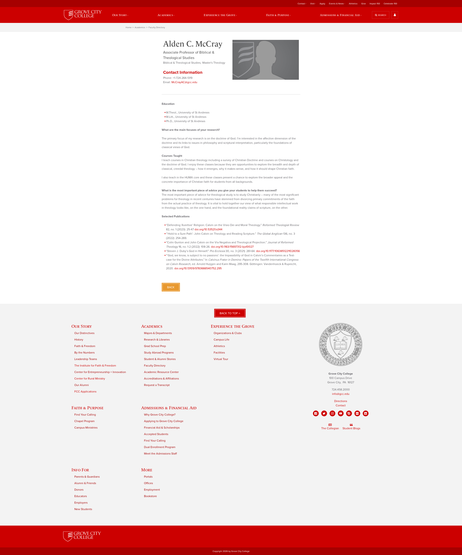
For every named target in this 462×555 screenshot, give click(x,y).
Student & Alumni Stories (160, 359)
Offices (148, 483)
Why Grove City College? (159, 414)
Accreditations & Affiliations (161, 378)
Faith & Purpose (87, 407)
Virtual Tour (221, 359)
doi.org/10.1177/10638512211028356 (278, 251)
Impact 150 (375, 3)
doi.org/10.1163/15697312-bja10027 (232, 247)
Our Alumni (81, 385)
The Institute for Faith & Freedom (95, 365)
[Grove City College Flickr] (357, 413)
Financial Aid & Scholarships (162, 427)
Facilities (219, 352)
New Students (83, 509)
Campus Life (221, 339)
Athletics (353, 3)
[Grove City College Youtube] (341, 413)
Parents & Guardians (87, 477)
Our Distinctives (84, 333)
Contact (341, 405)
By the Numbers (84, 352)
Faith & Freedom (84, 346)
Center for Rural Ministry (89, 378)
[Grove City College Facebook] (316, 413)
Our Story (81, 326)
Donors (78, 490)
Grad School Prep (155, 346)
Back (171, 287)
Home (129, 27)
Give (363, 3)
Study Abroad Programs (159, 352)
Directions (340, 401)
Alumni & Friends (85, 483)
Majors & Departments (158, 333)
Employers (81, 502)
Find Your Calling (85, 414)
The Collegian (330, 428)
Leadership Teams (85, 359)
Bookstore (150, 496)
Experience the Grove (232, 326)
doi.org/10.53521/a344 (208, 229)
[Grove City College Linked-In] (366, 413)
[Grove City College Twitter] (324, 413)
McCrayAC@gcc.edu (184, 82)
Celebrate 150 (390, 3)
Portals (148, 477)
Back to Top (229, 313)
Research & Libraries (157, 339)
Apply (322, 3)
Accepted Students (156, 434)
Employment (152, 490)
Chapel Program (84, 421)
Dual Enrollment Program (159, 447)
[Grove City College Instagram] (332, 413)
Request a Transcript (157, 385)
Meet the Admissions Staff (160, 453)
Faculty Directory (157, 27)
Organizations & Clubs (228, 333)
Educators (80, 496)
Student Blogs (351, 428)
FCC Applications (85, 391)
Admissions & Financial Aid (169, 407)
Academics (140, 27)
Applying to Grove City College (163, 421)
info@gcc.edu (340, 394)
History (78, 339)
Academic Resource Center (161, 372)
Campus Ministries (85, 427)
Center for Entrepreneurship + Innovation (100, 372)
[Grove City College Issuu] (349, 413)
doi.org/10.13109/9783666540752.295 (198, 268)
